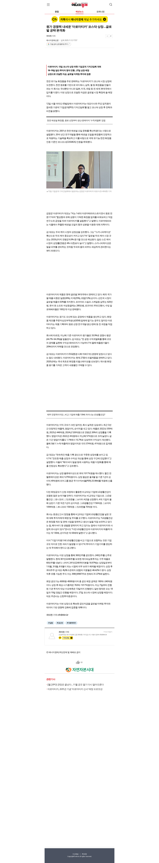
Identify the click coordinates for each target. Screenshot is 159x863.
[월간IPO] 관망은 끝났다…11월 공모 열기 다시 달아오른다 (75, 684)
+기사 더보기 (107, 632)
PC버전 (84, 854)
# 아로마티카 (71, 623)
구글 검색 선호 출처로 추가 (59, 44)
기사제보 (75, 854)
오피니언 (100, 11)
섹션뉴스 (79, 11)
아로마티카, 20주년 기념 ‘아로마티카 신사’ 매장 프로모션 (74, 689)
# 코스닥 (60, 623)
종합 (57, 11)
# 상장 (50, 623)
